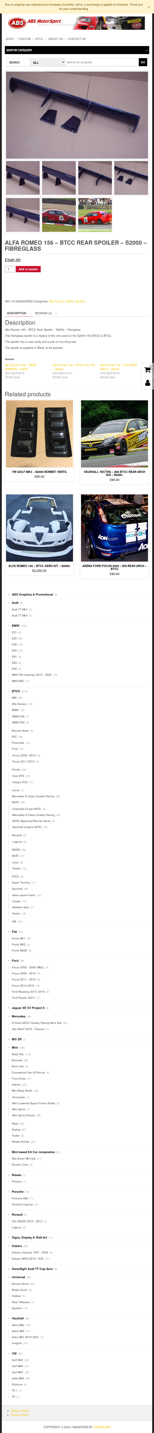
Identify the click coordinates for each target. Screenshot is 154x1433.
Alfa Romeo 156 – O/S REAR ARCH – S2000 (118, 367)
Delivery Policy (20, 1411)
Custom (24, 39)
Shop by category (19, 50)
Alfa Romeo (56, 301)
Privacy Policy (19, 1415)
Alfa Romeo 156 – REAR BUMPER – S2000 (20, 367)
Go (143, 62)
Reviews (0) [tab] (43, 313)
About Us (55, 39)
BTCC (39, 39)
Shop (10, 39)
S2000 (70, 301)
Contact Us (77, 39)
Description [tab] (16, 313)
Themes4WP (102, 1427)
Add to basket (28, 269)
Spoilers (80, 301)
